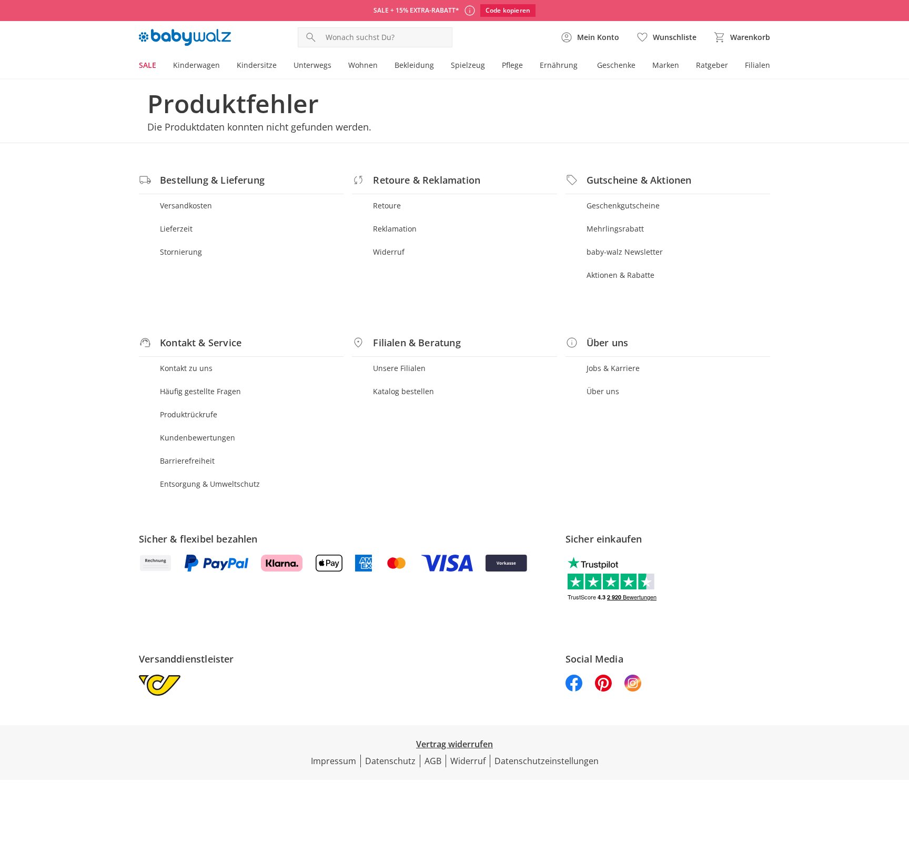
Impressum (333, 761)
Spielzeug (468, 65)
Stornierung (181, 252)
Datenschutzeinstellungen (546, 761)
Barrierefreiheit (187, 461)
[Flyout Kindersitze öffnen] (281, 66)
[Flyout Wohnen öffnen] (382, 66)
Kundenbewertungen (197, 438)
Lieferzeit (176, 229)
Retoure (387, 206)
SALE (147, 65)
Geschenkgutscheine (623, 206)
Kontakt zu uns (186, 368)
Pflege (512, 65)
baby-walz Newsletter (625, 252)
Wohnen (363, 65)
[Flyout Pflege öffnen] (527, 66)
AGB (433, 761)
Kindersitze (257, 65)
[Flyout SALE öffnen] (160, 66)
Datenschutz (390, 761)
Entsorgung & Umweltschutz (210, 484)
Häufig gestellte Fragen (200, 391)
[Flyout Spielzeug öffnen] (489, 66)
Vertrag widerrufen (454, 744)
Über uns (603, 391)
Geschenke (616, 65)
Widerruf (389, 252)
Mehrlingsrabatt (615, 229)
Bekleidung (414, 65)
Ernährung (559, 65)
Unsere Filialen (399, 368)
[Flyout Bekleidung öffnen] (438, 66)
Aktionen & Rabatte (620, 275)
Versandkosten (186, 206)
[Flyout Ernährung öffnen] (582, 66)
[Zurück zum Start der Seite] (896, 776)
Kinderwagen (196, 65)
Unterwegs (312, 65)
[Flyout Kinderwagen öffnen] (224, 66)
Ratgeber (712, 65)
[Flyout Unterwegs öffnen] (335, 66)
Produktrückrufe (188, 414)
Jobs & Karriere (613, 368)
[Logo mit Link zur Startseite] (185, 37)
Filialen (757, 65)
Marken (665, 65)
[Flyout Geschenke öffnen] (639, 66)
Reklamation (395, 229)
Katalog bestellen (403, 391)
